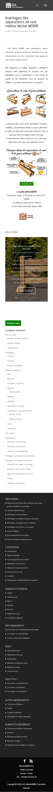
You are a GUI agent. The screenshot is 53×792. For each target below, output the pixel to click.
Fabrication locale (14, 195)
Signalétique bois (13, 650)
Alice (16, 252)
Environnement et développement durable (23, 629)
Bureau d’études (13, 555)
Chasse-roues (12, 671)
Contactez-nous (26, 184)
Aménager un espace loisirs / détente (21, 523)
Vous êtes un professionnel (17, 683)
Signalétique (10, 438)
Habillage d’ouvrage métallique (19, 716)
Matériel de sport (13, 613)
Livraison (10, 576)
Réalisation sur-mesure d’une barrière (26, 247)
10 (36, 297)
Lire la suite (26, 290)
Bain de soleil (14, 391)
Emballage (9, 352)
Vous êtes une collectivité (16, 691)
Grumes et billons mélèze (17, 338)
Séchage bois (12, 347)
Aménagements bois (24, 31)
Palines (10, 478)
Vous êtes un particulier (16, 687)
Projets (36, 252)
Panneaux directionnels (16, 446)
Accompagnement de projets (18, 535)
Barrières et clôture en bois (17, 663)
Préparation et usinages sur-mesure (21, 745)
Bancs (9, 601)
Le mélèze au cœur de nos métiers (26, 202)
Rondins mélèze (13, 343)
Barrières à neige (13, 667)
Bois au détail (10, 334)
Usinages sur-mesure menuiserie (18, 460)
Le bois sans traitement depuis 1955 (26, 206)
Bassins (10, 378)
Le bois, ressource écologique (18, 638)
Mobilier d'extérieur (13, 370)
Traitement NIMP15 (15, 365)
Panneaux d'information (16, 441)
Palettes (10, 360)
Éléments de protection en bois (20, 473)
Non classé (9, 433)
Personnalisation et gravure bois (19, 539)
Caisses (10, 356)
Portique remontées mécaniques (19, 728)
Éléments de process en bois (19, 469)
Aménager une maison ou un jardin (20, 527)
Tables (9, 593)
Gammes (10, 396)
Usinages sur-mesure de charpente (19, 455)
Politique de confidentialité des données (22, 580)
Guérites (10, 732)
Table (9, 423)
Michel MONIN (30, 191)
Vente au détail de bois (15, 510)
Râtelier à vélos (15, 419)
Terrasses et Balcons (15, 704)
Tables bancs (12, 597)
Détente (10, 388)
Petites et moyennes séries (17, 568)
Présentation (12, 551)
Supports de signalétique (17, 451)
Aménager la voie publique (17, 514)
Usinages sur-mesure (16, 483)
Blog (34, 31)
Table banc (11, 428)
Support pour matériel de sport (19, 410)
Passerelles (11, 659)
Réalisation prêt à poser (16, 563)
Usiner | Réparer (13, 531)
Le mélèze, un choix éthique (17, 634)
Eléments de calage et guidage (20, 464)
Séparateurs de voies (16, 406)
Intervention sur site (14, 572)
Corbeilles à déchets (15, 383)
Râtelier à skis (15, 414)
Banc (9, 374)
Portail (9, 708)
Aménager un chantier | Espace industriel (22, 518)
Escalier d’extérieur (14, 712)
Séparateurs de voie (14, 655)
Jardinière (11, 401)
